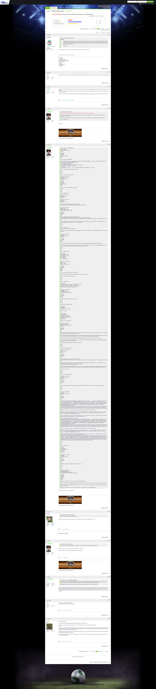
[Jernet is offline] (49, 627)
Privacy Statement (96, 662)
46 (93, 28)
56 (98, 28)
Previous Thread (75, 656)
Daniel (66, 100)
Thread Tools (102, 32)
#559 (109, 599)
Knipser (70, 100)
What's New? (53, 7)
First (87, 28)
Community (61, 7)
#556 (109, 511)
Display (107, 32)
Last (107, 28)
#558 (109, 576)
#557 (109, 540)
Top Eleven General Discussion (58, 11)
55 (96, 28)
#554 (109, 108)
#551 (109, 34)
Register (152, 3)
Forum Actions (68, 7)
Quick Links (75, 7)
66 (103, 28)
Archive (91, 662)
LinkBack (97, 32)
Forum (47, 7)
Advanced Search (106, 7)
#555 (109, 144)
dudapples (63, 529)
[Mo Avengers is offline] (48, 116)
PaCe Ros (63, 100)
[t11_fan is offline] (49, 519)
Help (148, 3)
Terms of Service (104, 662)
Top (109, 662)
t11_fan (63, 557)
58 (101, 28)
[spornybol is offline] (49, 43)
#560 (109, 618)
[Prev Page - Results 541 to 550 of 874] (89, 29)
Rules (83, 7)
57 (100, 28)
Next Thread (81, 656)
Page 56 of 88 (82, 28)
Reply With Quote (105, 68)
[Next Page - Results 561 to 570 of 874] (106, 29)
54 (94, 28)
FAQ (79, 7)
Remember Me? (143, 3)
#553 (109, 86)
